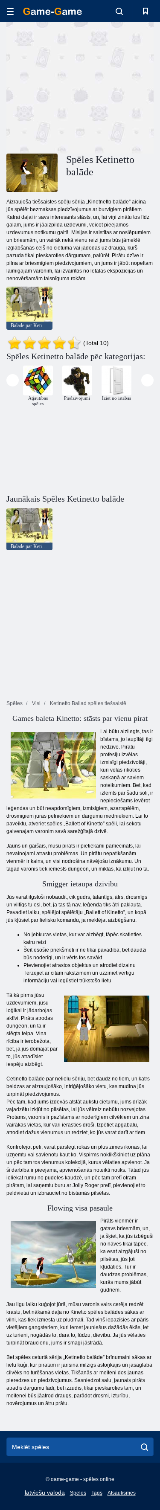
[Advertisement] (78, 86)
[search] (144, 1446)
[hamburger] (10, 11)
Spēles (78, 1493)
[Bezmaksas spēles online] (52, 11)
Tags (96, 1493)
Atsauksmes (122, 1493)
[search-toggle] (119, 11)
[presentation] (12, 380)
